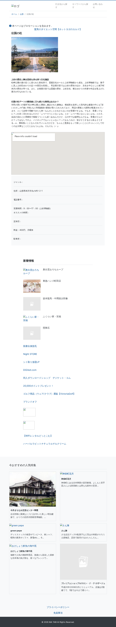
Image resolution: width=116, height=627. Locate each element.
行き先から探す (61, 5)
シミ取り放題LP (31, 362)
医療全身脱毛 (30, 346)
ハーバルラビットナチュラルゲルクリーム (44, 443)
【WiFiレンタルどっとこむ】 (38, 435)
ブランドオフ (30, 401)
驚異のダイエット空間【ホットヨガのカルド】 (58, 29)
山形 (22, 14)
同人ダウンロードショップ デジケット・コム (47, 377)
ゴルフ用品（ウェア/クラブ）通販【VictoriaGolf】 (49, 393)
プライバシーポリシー (58, 607)
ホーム (14, 14)
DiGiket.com (29, 369)
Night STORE (30, 354)
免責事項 (58, 612)
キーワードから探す (80, 5)
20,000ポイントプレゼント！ (38, 385)
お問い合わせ (98, 5)
